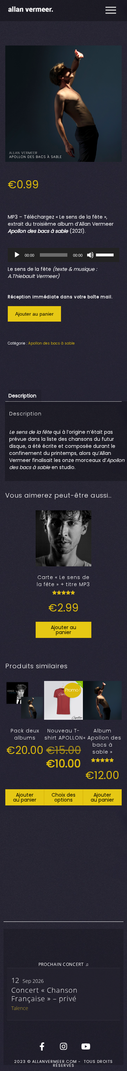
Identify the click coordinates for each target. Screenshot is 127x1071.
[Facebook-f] (42, 1046)
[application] (64, 255)
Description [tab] (22, 395)
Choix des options (63, 797)
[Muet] (90, 254)
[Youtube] (85, 1046)
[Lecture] (16, 254)
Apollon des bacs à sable (51, 343)
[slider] (106, 254)
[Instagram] (63, 1046)
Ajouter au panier (34, 314)
